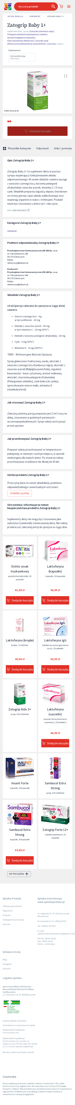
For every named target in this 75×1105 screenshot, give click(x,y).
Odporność (35, 16)
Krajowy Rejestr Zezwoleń (14, 1020)
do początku (16, 873)
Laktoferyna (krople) (20, 640)
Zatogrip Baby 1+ (55, 16)
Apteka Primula (15, 16)
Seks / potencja (63, 148)
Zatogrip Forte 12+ (55, 830)
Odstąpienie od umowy (13, 919)
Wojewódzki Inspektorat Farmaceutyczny (14, 1031)
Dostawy (7, 915)
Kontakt (6, 924)
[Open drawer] (68, 7)
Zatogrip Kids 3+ (19, 709)
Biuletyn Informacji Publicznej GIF (18, 1052)
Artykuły (7, 968)
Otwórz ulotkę (19, 493)
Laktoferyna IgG (55, 640)
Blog (5, 959)
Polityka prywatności (12, 906)
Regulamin (8, 910)
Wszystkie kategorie (19, 148)
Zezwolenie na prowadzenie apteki (19, 1025)
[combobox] (36, 6)
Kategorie (7, 964)
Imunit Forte (19, 783)
